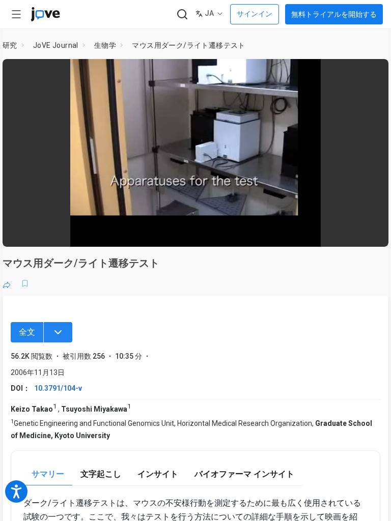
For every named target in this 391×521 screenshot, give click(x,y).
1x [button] (348, 232)
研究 (10, 45)
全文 (27, 332)
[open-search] (182, 14)
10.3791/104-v (58, 388)
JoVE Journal (55, 45)
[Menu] (58, 332)
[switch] (290, 232)
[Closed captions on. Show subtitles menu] (369, 232)
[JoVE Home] (45, 14)
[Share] (7, 283)
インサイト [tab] (157, 474)
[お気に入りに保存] (25, 283)
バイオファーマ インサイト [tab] (244, 474)
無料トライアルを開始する (334, 14)
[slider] (149, 232)
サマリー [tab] (48, 474)
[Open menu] (16, 14)
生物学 (105, 45)
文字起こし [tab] (100, 474)
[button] (372, 73)
